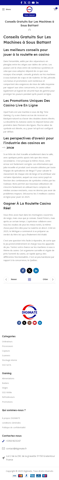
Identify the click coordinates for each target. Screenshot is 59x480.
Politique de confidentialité (14, 427)
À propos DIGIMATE (11, 418)
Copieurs (6, 351)
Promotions (7, 402)
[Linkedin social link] (37, 3)
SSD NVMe (7, 392)
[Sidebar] (3, 147)
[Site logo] (29, 9)
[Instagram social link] (29, 3)
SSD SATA (6, 365)
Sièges (5, 387)
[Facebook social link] (21, 3)
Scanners (6, 355)
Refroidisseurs (8, 397)
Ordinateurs (7, 341)
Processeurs (7, 346)
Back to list (29, 279)
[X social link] (25, 3)
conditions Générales (11, 422)
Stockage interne (9, 360)
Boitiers (5, 383)
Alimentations (8, 378)
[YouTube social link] (33, 3)
